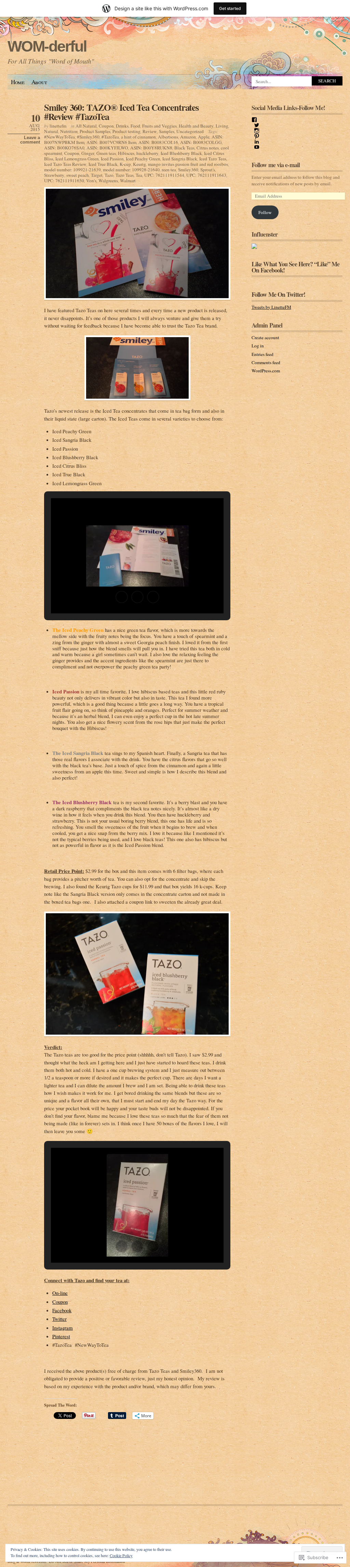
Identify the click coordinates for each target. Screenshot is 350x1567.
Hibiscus (126, 153)
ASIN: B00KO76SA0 (64, 148)
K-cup (125, 164)
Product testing (126, 131)
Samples (166, 131)
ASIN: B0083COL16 (158, 142)
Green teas (106, 153)
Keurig (139, 164)
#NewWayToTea (59, 137)
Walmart (128, 180)
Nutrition (69, 131)
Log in (258, 346)
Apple (204, 137)
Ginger (87, 153)
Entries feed (262, 354)
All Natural (86, 126)
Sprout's (207, 170)
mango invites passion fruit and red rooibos (188, 164)
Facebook (61, 1310)
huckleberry (147, 153)
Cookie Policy (121, 1555)
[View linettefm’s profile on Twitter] (256, 125)
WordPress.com (266, 371)
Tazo (109, 175)
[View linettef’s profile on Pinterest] (256, 136)
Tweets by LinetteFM (271, 307)
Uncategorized (190, 131)
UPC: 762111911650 (64, 180)
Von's (91, 180)
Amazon (188, 137)
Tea (139, 175)
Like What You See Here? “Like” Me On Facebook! (295, 267)
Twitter (59, 1318)
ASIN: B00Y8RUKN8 (151, 148)
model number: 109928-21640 (131, 170)
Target (97, 175)
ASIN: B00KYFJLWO (107, 148)
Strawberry (54, 175)
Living (222, 126)
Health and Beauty (196, 126)
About (39, 82)
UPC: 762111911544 (164, 175)
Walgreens (108, 180)
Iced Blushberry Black (181, 153)
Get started (230, 8)
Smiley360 (188, 170)
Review (150, 131)
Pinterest (61, 1336)
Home (18, 82)
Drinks (122, 126)
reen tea (169, 170)
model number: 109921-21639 (72, 170)
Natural (51, 131)
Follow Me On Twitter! (278, 294)
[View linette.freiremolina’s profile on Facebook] (254, 119)
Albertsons (168, 137)
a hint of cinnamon (138, 137)
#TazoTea (110, 137)
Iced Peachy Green (143, 159)
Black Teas (184, 148)
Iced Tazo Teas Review (65, 164)
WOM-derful (47, 46)
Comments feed (266, 362)
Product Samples (95, 131)
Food (135, 126)
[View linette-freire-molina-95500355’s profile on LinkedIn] (256, 141)
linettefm (58, 126)
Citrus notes (208, 148)
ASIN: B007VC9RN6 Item (111, 142)
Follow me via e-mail (276, 164)
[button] (122, 597)
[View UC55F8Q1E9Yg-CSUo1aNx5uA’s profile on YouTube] (256, 147)
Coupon (106, 126)
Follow (265, 212)
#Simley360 (88, 137)
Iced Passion (112, 159)
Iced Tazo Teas (212, 159)
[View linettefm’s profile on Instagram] (256, 130)
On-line (60, 1292)
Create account (265, 337)
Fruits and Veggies (159, 126)
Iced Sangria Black (179, 159)
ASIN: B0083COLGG (201, 142)
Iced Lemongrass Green (77, 159)
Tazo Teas (125, 175)
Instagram (62, 1327)
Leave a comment (30, 140)
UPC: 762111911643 (206, 175)
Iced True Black (103, 164)
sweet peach (77, 175)
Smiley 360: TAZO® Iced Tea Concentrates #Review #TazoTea (121, 112)
